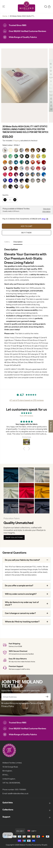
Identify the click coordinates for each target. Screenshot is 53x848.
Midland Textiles (25, 845)
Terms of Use (36, 703)
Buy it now (26, 232)
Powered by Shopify (39, 845)
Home (4, 16)
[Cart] (49, 6)
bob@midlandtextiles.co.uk (18, 793)
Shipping (16, 140)
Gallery (7, 242)
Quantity (5, 195)
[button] (3, 6)
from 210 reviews (26, 416)
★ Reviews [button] (51, 426)
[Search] (45, 6)
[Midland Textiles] (26, 6)
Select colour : (11, 145)
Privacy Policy (7, 706)
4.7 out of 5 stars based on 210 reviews (26, 400)
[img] (26, 413)
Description (17, 242)
